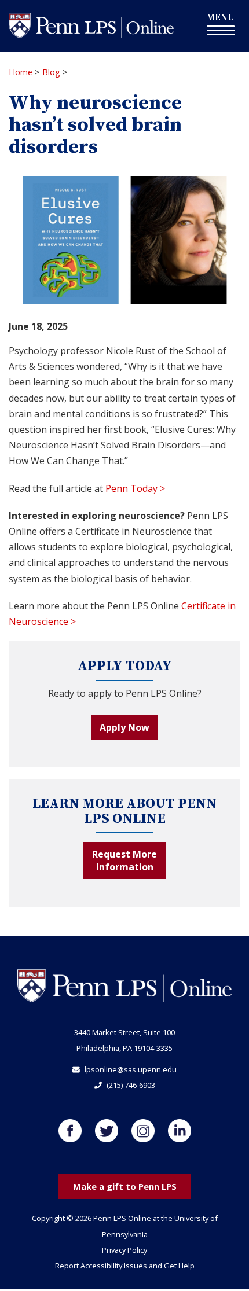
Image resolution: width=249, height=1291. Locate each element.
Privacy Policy (124, 1250)
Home (20, 72)
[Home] (91, 25)
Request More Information (124, 860)
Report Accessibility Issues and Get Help (125, 1265)
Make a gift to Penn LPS (125, 1186)
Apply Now (124, 727)
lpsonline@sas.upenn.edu (131, 1069)
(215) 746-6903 (131, 1085)
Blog (51, 72)
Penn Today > (135, 488)
